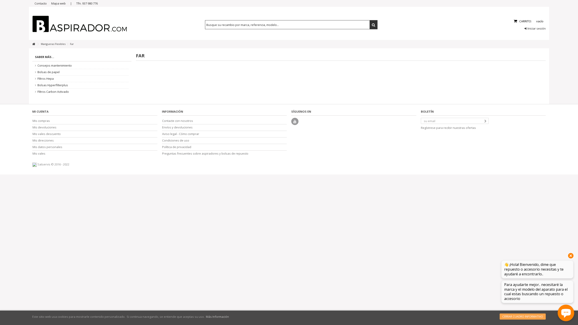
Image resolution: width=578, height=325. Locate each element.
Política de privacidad (176, 147)
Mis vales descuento (47, 134)
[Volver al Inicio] (33, 44)
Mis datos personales (47, 147)
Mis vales (39, 154)
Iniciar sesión (536, 28)
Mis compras (41, 121)
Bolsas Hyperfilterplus (52, 85)
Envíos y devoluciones (177, 127)
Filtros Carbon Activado (53, 92)
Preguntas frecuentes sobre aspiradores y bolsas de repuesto (205, 154)
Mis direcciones (43, 140)
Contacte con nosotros (177, 121)
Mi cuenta (40, 111)
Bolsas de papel (48, 72)
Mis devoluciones (44, 127)
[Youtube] (294, 121)
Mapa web (58, 3)
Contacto (41, 3)
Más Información (217, 317)
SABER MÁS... (44, 57)
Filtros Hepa (45, 79)
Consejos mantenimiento (54, 65)
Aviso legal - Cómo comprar (180, 134)
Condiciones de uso (175, 140)
